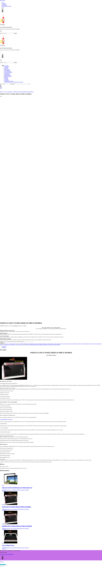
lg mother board (7, 73)
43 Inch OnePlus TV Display (33, 343)
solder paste (6, 78)
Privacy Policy (4, 5)
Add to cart (2, 342)
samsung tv (6, 77)
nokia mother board (7, 75)
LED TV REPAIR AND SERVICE (6, 27)
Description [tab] (4, 346)
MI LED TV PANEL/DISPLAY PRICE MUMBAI (34, 344)
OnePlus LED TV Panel (52, 343)
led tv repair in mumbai (8, 72)
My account (4, 4)
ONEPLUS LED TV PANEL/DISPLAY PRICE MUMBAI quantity (11, 341)
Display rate (6, 68)
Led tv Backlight (7, 70)
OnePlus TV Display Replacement (71, 343)
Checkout (3, 3)
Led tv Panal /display (7, 71)
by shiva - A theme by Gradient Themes (6, 554)
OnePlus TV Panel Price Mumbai (83, 343)
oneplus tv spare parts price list (5, 344)
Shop (3, 7)
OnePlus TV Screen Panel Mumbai (95, 343)
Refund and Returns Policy (6, 6)
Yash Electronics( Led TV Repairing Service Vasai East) (13, 82)
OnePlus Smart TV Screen (60, 343)
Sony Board (6, 79)
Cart (3, 2)
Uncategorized (6, 66)
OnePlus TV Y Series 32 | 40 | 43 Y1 (17, 344)
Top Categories (5, 65)
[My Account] (0, 85)
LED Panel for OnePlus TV (42, 343)
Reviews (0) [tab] (4, 347)
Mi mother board (7, 74)
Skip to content (2, 0)
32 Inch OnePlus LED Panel (22, 343)
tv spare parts (6, 80)
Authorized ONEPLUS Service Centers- (6, 419)
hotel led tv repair (7, 69)
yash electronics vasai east (8, 81)
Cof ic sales (6, 67)
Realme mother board (7, 76)
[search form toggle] (1, 31)
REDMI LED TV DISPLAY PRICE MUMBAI (52, 344)
